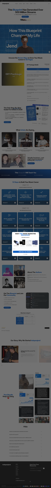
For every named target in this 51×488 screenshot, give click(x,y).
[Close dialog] (38, 232)
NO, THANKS (25, 254)
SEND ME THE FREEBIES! (25, 251)
